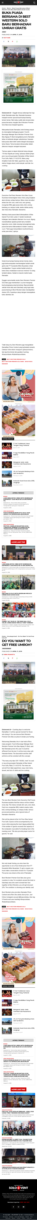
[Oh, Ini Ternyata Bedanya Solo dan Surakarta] (7, 474)
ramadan (5, 363)
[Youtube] (23, 1207)
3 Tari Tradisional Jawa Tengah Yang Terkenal (21, 444)
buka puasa (28, 361)
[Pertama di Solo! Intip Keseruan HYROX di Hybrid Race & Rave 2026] (18, 582)
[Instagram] (18, 1207)
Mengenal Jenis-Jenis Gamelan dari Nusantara (22, 463)
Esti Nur (7, 37)
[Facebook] (4, 41)
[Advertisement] (18, 320)
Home (4, 8)
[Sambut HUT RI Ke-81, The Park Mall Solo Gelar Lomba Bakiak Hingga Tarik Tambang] (18, 610)
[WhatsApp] (17, 41)
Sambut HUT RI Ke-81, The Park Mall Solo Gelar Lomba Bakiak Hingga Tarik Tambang (17, 622)
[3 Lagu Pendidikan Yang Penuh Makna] (7, 455)
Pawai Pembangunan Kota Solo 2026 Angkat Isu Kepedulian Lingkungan (16, 513)
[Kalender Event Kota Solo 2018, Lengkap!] (7, 483)
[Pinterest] (12, 41)
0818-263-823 (24, 1202)
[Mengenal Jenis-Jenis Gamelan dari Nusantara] (7, 464)
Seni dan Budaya (8, 511)
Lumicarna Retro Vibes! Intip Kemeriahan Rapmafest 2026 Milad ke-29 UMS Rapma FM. (18, 499)
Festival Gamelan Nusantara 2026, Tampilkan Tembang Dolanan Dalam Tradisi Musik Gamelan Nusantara (16, 527)
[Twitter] (8, 41)
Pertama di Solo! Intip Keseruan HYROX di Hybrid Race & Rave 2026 (17, 594)
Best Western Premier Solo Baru (13, 361)
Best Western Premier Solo (16, 359)
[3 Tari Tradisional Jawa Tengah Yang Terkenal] (7, 446)
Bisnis (9, 8)
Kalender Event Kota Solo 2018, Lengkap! (24, 482)
